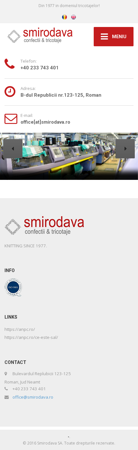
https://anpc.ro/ (19, 329)
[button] (12, 148)
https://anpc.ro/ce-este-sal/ (31, 337)
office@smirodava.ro (33, 397)
